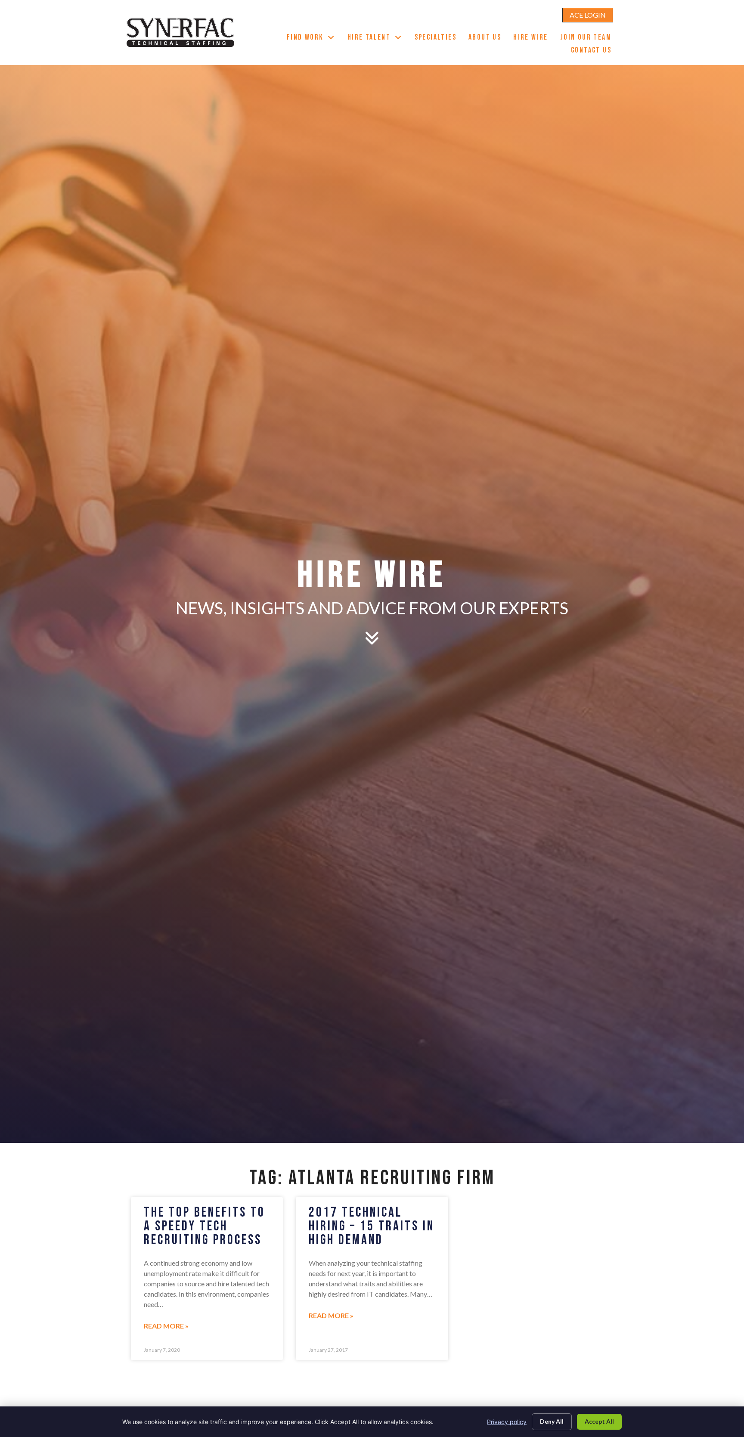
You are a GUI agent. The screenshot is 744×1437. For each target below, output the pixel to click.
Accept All (599, 1421)
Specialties (438, 38)
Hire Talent (378, 38)
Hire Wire (533, 38)
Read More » (166, 1326)
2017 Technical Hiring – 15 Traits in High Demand (371, 1226)
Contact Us (594, 51)
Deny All (552, 1421)
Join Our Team (588, 38)
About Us (487, 38)
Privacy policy (507, 1421)
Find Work (314, 38)
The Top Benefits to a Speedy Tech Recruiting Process (204, 1226)
